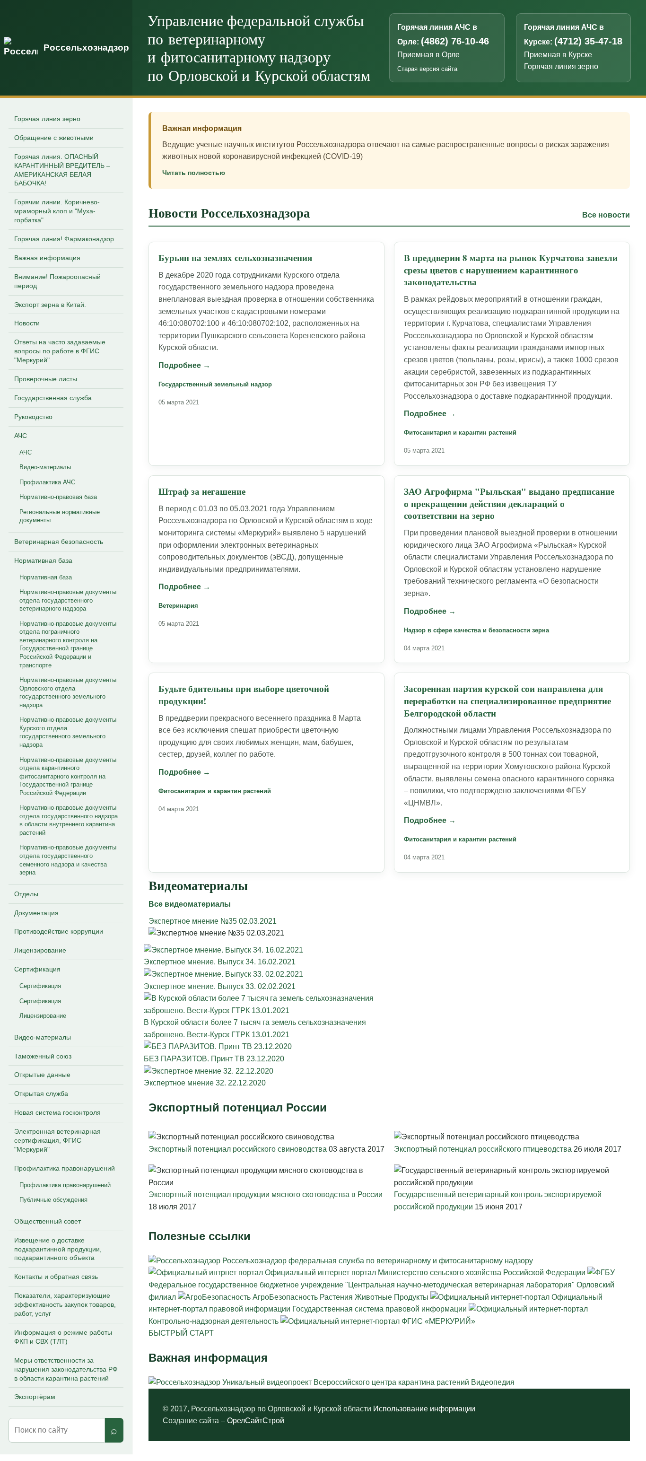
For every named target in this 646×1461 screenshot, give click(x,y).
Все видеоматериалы (189, 904)
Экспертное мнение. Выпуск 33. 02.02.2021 (220, 986)
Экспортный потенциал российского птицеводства (484, 1149)
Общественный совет (47, 1221)
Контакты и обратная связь (56, 1276)
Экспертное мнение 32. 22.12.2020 (205, 1083)
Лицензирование (40, 950)
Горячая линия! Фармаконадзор (64, 239)
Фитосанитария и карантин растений (460, 432)
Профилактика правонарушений (64, 1168)
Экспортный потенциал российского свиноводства (238, 1149)
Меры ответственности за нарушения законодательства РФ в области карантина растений (66, 1369)
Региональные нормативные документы (59, 516)
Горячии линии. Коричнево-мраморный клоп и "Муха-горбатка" (57, 211)
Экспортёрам (34, 1396)
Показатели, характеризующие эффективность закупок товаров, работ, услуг (65, 1304)
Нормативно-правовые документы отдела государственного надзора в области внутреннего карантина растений (68, 820)
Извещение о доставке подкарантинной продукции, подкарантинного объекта (58, 1249)
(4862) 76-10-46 (455, 41)
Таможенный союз (42, 1056)
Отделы (26, 894)
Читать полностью (193, 172)
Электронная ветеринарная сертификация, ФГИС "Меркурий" (57, 1140)
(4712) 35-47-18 (588, 41)
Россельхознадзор (86, 47)
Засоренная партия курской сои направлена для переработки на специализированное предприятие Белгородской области (507, 700)
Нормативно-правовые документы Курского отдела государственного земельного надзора (67, 732)
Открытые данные (42, 1074)
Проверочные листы (45, 379)
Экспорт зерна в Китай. (50, 304)
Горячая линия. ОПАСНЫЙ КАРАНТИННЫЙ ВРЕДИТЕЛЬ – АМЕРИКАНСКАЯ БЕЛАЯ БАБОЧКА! (62, 170)
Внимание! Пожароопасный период (57, 281)
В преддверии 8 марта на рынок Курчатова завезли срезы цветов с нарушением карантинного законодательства (511, 270)
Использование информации (424, 1409)
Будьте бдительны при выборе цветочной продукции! (243, 694)
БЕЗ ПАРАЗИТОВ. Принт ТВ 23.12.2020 (214, 1059)
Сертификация (37, 969)
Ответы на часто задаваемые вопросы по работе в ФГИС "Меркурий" (59, 351)
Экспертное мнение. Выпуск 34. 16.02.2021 (220, 962)
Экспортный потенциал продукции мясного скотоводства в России (265, 1194)
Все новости (606, 215)
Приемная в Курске (558, 55)
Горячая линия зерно (561, 66)
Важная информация (47, 258)
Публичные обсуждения (53, 1199)
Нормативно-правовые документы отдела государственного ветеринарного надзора (67, 600)
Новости (27, 323)
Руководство (33, 416)
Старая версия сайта (427, 68)
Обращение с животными (54, 137)
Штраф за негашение (201, 491)
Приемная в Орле (428, 55)
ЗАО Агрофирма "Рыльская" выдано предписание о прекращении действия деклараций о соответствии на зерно (509, 503)
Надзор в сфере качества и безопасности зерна (476, 630)
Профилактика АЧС (47, 482)
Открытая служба (41, 1093)
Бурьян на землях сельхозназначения (235, 258)
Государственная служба (53, 398)
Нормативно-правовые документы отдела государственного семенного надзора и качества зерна (67, 860)
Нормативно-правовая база (58, 496)
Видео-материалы (45, 467)
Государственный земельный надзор (215, 384)
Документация (36, 913)
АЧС (20, 435)
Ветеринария (178, 605)
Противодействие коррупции (58, 931)
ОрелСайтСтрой (255, 1421)
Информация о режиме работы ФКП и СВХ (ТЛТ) (63, 1337)
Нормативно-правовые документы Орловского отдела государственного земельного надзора (67, 692)
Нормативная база (43, 560)
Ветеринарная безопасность (58, 541)
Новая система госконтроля (57, 1112)
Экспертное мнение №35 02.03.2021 (212, 921)
